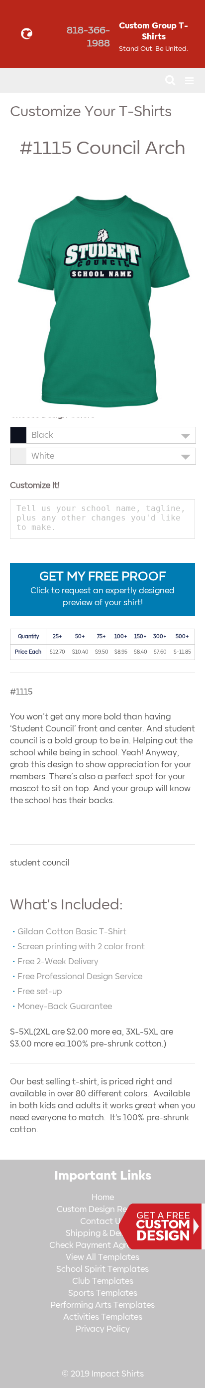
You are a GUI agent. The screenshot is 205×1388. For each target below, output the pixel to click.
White (42, 456)
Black (42, 435)
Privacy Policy (103, 1329)
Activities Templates (102, 1317)
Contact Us (102, 1221)
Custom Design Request (103, 1210)
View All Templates (102, 1257)
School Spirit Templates (102, 1269)
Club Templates (102, 1281)
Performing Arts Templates (102, 1305)
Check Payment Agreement (102, 1245)
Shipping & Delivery (103, 1233)
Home (103, 1198)
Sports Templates (102, 1293)
